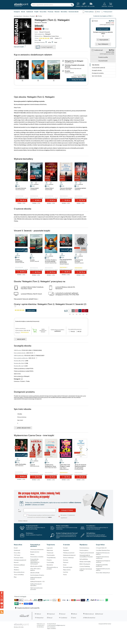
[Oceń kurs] (19, 310)
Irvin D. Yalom (48, 467)
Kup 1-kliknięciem (103, 44)
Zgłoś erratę (17, 373)
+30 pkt (46, 29)
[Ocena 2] (42, 38)
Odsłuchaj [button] (19, 250)
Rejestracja (50, 550)
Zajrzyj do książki (19, 46)
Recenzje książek (67, 567)
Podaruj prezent (108, 11)
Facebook (1, 593)
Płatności (65, 562)
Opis (95, 65)
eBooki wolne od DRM (36, 566)
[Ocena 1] (40, 38)
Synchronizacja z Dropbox (37, 575)
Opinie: (57, 38)
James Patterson (69, 189)
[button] (87, 173)
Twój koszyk (50, 552)
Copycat (32, 464)
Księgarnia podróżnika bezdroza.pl (102, 565)
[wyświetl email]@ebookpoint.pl (58, 625)
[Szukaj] (72, 4)
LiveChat (65, 572)
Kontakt (65, 548)
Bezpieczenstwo (34, 552)
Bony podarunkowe (19, 572)
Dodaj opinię (31, 310)
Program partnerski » (32, 525)
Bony (98, 11)
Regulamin (66, 550)
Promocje (50, 11)
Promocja (38, 29)
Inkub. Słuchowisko (20, 464)
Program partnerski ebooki (87, 552)
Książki (36, 11)
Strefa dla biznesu (84, 548)
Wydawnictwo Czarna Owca (51, 36)
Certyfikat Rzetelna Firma (103, 550)
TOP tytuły (17, 555)
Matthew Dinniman (64, 469)
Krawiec (67, 71)
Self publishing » (90, 533)
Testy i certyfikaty (19, 574)
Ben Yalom (54, 467)
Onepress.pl (52, 614)
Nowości (57, 11)
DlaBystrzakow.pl (89, 614)
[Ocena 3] (43, 38)
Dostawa (65, 560)
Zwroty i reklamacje (68, 557)
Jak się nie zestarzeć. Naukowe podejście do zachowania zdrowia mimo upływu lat (81, 468)
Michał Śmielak (48, 189)
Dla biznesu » (29, 533)
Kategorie (17, 11)
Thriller (28, 381)
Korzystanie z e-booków (36, 556)
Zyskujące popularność (20, 560)
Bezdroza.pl (100, 614)
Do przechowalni (103, 60)
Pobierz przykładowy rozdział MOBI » (24, 371)
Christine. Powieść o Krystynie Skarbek (51, 260)
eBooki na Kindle (34, 572)
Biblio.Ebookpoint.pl (90, 617)
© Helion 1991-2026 (18, 627)
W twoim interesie (21, 188)
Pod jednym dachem (80, 188)
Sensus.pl (63, 614)
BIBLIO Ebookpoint (85, 564)
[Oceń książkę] (44, 38)
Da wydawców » (90, 525)
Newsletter (50, 565)
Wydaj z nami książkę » (62, 525)
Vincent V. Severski (44, 32)
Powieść (22, 381)
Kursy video (43, 11)
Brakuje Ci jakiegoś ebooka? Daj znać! (67, 533)
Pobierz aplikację (89, 11)
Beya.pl (50, 617)
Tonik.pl (109, 623)
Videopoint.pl (39, 617)
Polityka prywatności (68, 552)
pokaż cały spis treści (23, 428)
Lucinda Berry (33, 189)
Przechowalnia (51, 555)
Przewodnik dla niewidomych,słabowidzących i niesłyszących (34, 561)
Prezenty (49, 560)
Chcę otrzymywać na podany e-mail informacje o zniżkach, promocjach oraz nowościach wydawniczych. (41, 516)
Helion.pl (38, 614)
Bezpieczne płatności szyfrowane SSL (28, 608)
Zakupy (32, 554)
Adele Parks (77, 189)
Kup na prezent (104, 39)
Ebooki (23, 11)
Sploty (74, 617)
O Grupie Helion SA (101, 548)
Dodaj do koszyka (102, 29)
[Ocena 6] (48, 38)
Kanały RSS (1, 612)
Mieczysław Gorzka (34, 466)
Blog (15, 577)
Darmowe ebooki (73, 11)
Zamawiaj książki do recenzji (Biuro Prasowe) (86, 555)
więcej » (50, 517)
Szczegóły (97, 70)
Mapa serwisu (67, 569)
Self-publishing (84, 559)
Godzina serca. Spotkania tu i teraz (50, 465)
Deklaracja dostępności (69, 555)
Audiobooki (29, 11)
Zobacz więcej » (23, 521)
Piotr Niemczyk (77, 68)
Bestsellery (64, 11)
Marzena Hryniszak (20, 189)
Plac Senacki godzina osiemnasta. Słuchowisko (66, 261)
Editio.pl (75, 614)
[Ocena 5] (47, 38)
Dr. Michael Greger (79, 469)
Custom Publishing (85, 566)
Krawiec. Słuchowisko (18, 260)
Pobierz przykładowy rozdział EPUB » (24, 368)
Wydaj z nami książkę (85, 561)
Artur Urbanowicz (19, 465)
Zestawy (16, 567)
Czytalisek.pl (64, 617)
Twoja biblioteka (51, 557)
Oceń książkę (50, 562)
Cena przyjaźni (34, 188)
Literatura (16, 381)
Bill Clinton (62, 189)
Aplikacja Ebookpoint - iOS (37, 581)
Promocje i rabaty (18, 557)
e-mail (19, 510)
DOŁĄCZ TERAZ (67, 510)
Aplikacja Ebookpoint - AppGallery (36, 584)
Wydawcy (16, 569)
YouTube (1, 603)
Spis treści (97, 76)
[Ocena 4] (45, 38)
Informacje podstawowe (36, 549)
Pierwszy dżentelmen (66, 188)
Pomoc (35, 299)
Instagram (1, 600)
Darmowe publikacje (19, 565)
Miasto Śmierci (49, 188)
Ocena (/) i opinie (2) (98, 67)
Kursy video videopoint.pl (103, 572)
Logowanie (50, 548)
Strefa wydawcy (84, 550)
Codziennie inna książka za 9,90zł (102, 16)
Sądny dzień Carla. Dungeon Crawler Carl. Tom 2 (65, 466)
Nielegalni (48, 34)
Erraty (64, 565)
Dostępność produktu (98, 73)
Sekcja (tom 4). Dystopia (79, 260)
